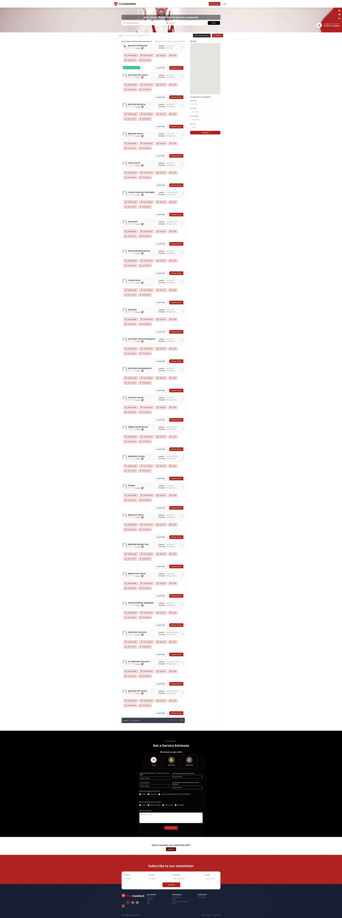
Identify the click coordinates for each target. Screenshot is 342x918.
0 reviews (137, 48)
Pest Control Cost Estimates (180, 901)
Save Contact (132, 60)
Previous (171, 720)
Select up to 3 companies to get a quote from (171, 41)
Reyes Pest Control (135, 515)
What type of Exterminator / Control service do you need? (154, 774)
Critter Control (134, 163)
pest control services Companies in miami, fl (137, 35)
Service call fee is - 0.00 (131, 67)
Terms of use (206, 915)
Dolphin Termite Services (138, 427)
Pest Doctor (133, 221)
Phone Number (147, 55)
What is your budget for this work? (149, 791)
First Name (193, 100)
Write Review (146, 60)
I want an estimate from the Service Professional (175, 794)
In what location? (144, 782)
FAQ (148, 901)
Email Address (194, 116)
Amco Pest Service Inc (137, 104)
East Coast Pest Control (137, 75)
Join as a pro (214, 4)
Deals (174, 55)
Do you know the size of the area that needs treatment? (185, 783)
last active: (162, 48)
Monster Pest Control (137, 573)
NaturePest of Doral (136, 456)
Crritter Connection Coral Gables (141, 192)
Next (181, 720)
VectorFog (132, 309)
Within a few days (155, 805)
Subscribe (205, 133)
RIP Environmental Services (139, 251)
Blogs (174, 899)
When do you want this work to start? (150, 802)
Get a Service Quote (202, 35)
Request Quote (176, 68)
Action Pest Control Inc (137, 632)
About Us (149, 899)
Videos (174, 903)
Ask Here (171, 849)
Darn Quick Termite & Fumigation (141, 339)
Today (144, 805)
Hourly (144, 794)
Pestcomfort (136, 915)
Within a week (169, 805)
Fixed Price (153, 794)
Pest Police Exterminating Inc (140, 368)
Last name (151, 875)
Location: (161, 46)
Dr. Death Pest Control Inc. (139, 661)
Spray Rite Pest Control (137, 691)
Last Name (193, 108)
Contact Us (150, 897)
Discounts (162, 55)
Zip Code (192, 124)
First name (127, 875)
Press (148, 903)
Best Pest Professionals (137, 45)
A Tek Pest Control (135, 397)
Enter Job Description (145, 810)
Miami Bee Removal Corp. (138, 544)
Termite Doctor (134, 280)
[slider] (131, 47)
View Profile (161, 68)
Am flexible (181, 805)
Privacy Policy (216, 915)
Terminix (131, 485)
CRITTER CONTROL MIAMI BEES (141, 603)
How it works (176, 897)
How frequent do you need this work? (183, 773)
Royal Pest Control (135, 133)
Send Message (132, 55)
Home (120, 35)
